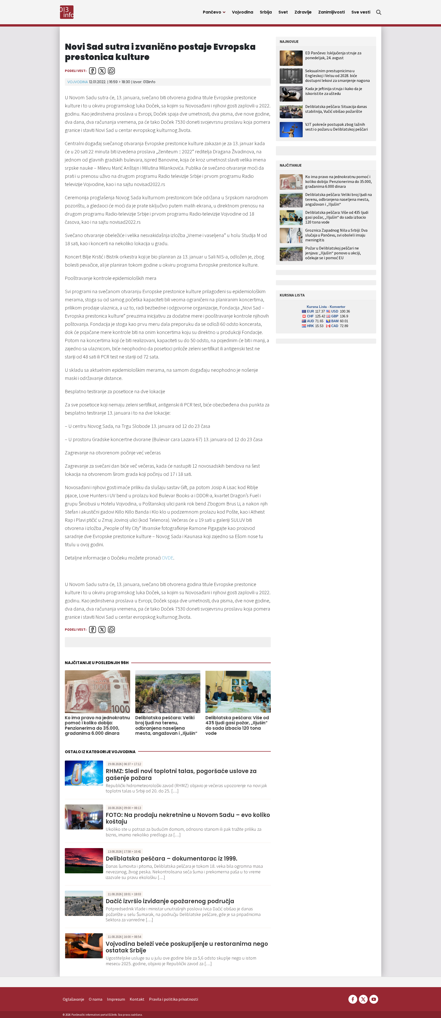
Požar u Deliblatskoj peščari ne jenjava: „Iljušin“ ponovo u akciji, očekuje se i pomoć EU (333, 253)
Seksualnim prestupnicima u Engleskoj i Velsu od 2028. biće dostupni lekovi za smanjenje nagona (337, 75)
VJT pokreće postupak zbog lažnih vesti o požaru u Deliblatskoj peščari (336, 127)
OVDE (167, 557)
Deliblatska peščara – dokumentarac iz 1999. (171, 859)
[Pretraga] (378, 12)
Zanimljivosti (331, 12)
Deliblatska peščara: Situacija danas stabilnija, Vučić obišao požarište (336, 109)
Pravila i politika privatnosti (173, 999)
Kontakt (137, 999)
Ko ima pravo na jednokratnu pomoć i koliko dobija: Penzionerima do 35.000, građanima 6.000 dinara (97, 725)
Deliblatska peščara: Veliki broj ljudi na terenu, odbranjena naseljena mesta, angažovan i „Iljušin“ (166, 725)
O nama (95, 999)
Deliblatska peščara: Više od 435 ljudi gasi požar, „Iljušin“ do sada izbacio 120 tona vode (237, 725)
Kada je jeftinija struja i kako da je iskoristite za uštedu (333, 91)
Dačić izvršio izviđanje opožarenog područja (170, 901)
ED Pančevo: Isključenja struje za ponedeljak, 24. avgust (333, 55)
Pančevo (212, 12)
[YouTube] (373, 998)
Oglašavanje (73, 999)
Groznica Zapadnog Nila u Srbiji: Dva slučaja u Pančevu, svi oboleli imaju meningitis (336, 235)
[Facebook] (353, 998)
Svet (283, 12)
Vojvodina (242, 12)
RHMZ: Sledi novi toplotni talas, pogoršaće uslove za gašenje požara (181, 774)
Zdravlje (303, 12)
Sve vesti (360, 12)
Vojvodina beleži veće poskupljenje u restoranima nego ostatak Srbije (187, 947)
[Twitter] (363, 998)
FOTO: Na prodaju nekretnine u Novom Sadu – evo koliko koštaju (188, 818)
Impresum (116, 999)
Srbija (266, 12)
